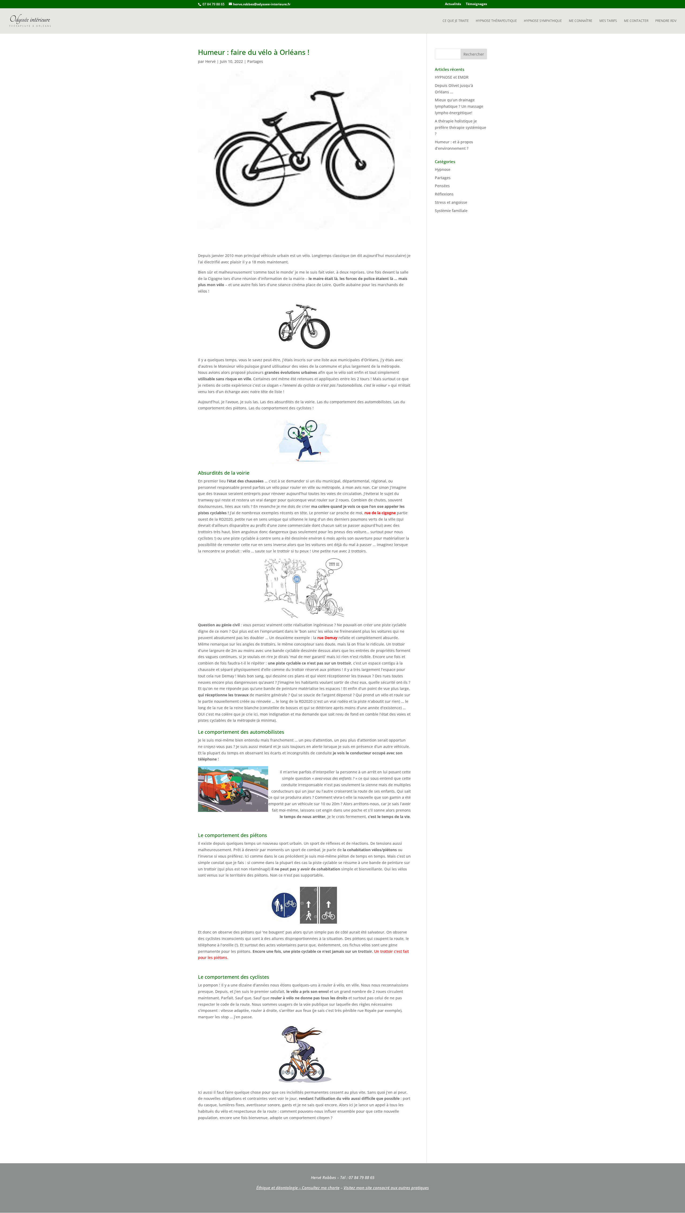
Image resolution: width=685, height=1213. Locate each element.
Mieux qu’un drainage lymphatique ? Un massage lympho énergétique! (459, 106)
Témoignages (476, 4)
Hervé (210, 61)
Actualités (453, 4)
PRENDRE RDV (665, 21)
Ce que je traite (456, 21)
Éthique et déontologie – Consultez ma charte (298, 1187)
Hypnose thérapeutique (496, 21)
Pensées (442, 185)
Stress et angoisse (451, 202)
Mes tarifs (608, 21)
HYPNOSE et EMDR (452, 77)
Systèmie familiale (451, 210)
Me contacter (636, 21)
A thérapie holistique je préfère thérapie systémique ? (460, 127)
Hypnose (442, 169)
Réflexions (444, 194)
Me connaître (580, 21)
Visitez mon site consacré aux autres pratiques (386, 1187)
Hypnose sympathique (543, 21)
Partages (255, 61)
